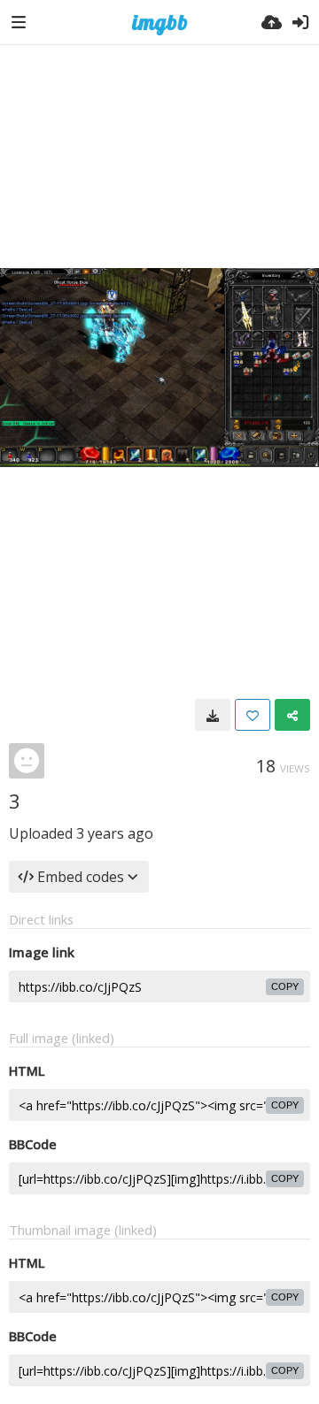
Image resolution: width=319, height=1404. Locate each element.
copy (285, 986)
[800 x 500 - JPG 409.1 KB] (212, 715)
